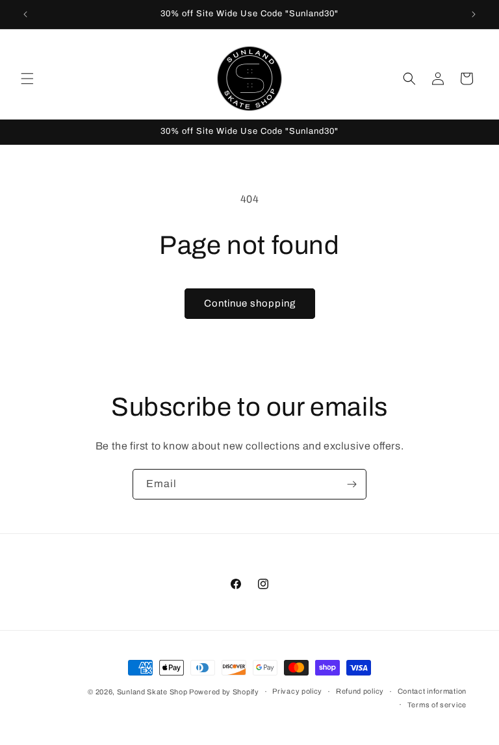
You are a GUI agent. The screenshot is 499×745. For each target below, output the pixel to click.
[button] (27, 78)
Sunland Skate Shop (153, 692)
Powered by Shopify (224, 692)
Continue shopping (250, 303)
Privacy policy (297, 691)
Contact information (432, 691)
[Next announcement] (473, 14)
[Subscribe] (351, 484)
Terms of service (437, 705)
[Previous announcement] (25, 14)
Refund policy (360, 691)
